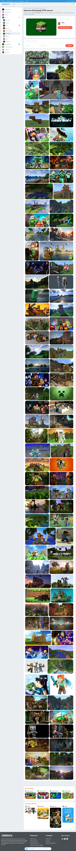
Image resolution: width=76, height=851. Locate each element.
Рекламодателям (33, 841)
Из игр (6, 17)
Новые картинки (29, 788)
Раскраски (3, 1)
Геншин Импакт (9, 30)
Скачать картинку (65, 27)
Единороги (48, 841)
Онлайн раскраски (9, 1)
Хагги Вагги (7, 52)
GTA (6, 25)
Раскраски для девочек (50, 843)
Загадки (15, 1)
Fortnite (7, 22)
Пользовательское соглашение (36, 845)
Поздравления (21, 1)
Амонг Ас (8, 28)
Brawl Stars (8, 20)
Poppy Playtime (8, 9)
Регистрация (72, 1)
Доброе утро (7, 12)
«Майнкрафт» (31, 14)
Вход (68, 1)
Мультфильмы (8, 44)
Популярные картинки (30, 803)
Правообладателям (34, 843)
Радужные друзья (8, 46)
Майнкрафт (8, 33)
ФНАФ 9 (7, 41)
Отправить (69, 45)
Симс (7, 38)
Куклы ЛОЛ (48, 838)
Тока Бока (7, 49)
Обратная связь (33, 838)
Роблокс (7, 36)
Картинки (27, 1)
